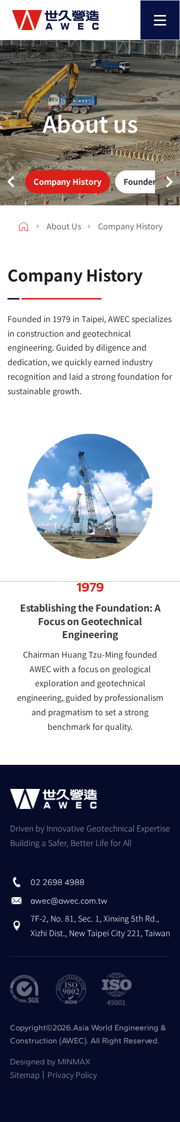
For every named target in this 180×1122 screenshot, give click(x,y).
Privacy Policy (72, 1074)
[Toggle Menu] (160, 20)
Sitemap (25, 1074)
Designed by (50, 1061)
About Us (63, 226)
